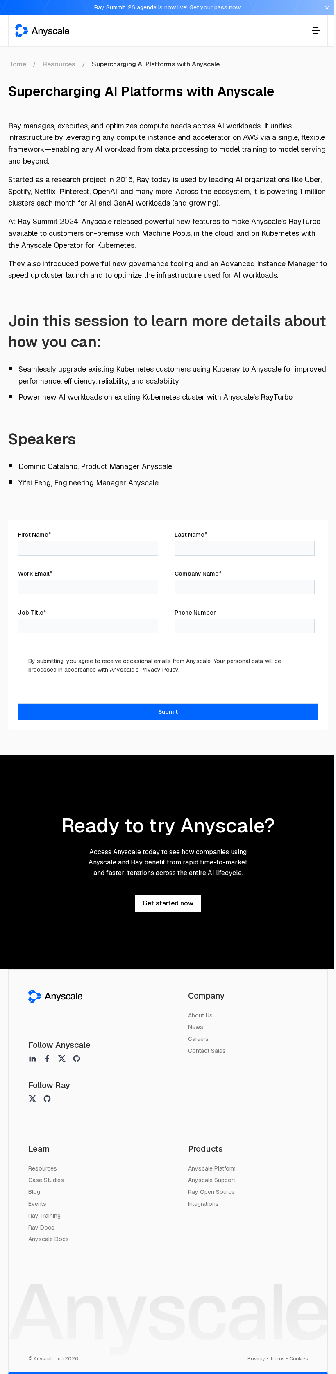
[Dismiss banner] (327, 8)
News (195, 1027)
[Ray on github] (47, 1099)
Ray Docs (41, 1227)
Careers (198, 1039)
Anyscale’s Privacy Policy (144, 669)
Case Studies (46, 1180)
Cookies (298, 1359)
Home (17, 64)
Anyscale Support (211, 1180)
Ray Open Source (211, 1192)
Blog (34, 1192)
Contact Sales (207, 1050)
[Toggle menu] (316, 31)
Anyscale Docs (48, 1239)
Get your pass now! (215, 7)
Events (37, 1203)
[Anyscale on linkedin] (32, 1058)
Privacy (256, 1359)
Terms (277, 1359)
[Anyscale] (55, 996)
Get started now (168, 903)
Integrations (203, 1203)
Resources (59, 64)
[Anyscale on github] (77, 1058)
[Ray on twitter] (32, 1099)
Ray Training (44, 1215)
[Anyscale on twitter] (62, 1058)
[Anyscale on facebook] (47, 1058)
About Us (200, 1015)
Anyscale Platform (212, 1168)
